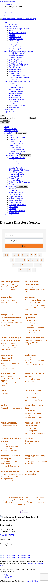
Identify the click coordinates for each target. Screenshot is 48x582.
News (11, 31)
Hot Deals (12, 83)
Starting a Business (15, 95)
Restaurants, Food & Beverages (10, 457)
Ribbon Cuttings (15, 43)
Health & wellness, (31, 358)
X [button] (25, 269)
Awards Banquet (15, 49)
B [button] (18, 255)
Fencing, (4, 383)
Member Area (9, 13)
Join (10, 25)
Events (17, 29)
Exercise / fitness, (31, 362)
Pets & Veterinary (9, 423)
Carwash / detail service (10, 302)
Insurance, (28, 340)
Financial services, (40, 340)
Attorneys (4, 393)
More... (12, 289)
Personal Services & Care (34, 406)
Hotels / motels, (30, 398)
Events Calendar (38, 498)
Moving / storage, (7, 448)
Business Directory (11, 498)
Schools (11, 368)
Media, (3, 287)
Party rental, (42, 462)
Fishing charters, (7, 479)
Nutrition (42, 418)
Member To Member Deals (23, 500)
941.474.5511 (11, 5)
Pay (5, 15)
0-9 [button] (6, 255)
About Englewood (15, 89)
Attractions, (29, 287)
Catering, (14, 462)
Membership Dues (15, 71)
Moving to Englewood (17, 93)
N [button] (37, 260)
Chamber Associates (16, 63)
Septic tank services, (32, 379)
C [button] (22, 255)
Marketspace (40, 500)
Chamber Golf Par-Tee (17, 47)
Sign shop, (33, 462)
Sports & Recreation (10, 471)
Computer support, (8, 320)
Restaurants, (5, 462)
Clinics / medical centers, (34, 360)
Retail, (27, 462)
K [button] (24, 260)
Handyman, (29, 332)
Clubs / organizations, (9, 343)
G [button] (40, 255)
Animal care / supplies (9, 426)
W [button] (20, 269)
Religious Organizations (32, 439)
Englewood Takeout (16, 87)
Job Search (13, 85)
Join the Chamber (15, 73)
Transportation (14, 108)
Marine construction (15, 408)
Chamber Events (15, 37)
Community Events (16, 39)
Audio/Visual (5, 325)
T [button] (31, 265)
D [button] (27, 255)
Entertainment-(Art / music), (35, 290)
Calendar (12, 35)
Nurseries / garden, (15, 383)
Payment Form (9, 112)
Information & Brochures (35, 502)
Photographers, (39, 307)
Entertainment (30, 292)
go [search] (25, 246)
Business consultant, (32, 303)
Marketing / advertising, (9, 285)
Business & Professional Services (35, 298)
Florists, (27, 464)
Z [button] (33, 269)
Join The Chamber (25, 504)
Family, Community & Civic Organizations (11, 339)
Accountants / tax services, (35, 305)
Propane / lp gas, (31, 428)
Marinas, (4, 408)
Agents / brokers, (7, 444)
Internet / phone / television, (11, 323)
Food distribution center (10, 466)
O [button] (41, 260)
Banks (27, 345)
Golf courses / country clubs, (11, 476)
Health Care (30, 355)
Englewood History (16, 91)
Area (17, 81)
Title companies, (7, 451)
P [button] (13, 265)
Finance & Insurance (34, 337)
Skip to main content (7, 1)
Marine (4, 405)
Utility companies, (31, 431)
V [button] (40, 265)
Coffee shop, (5, 464)
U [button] (35, 265)
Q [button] (18, 265)
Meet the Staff (14, 59)
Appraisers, (29, 307)
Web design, (5, 289)
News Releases (24, 498)
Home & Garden (8, 373)
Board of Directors (15, 61)
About (18, 51)
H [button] (12, 260)
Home (6, 23)
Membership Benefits (16, 69)
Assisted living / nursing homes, (33, 414)
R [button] (22, 265)
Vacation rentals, (31, 395)
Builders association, (8, 348)
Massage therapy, (31, 418)
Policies (7, 575)
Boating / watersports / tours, (12, 474)
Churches (12, 103)
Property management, (9, 446)
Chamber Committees (16, 55)
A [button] (14, 255)
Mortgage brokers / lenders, (35, 343)
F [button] (35, 255)
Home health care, (32, 365)
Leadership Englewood (17, 75)
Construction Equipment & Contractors (31, 317)
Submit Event (14, 41)
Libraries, (4, 368)
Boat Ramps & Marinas (17, 99)
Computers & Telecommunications (11, 316)
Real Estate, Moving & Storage (11, 439)
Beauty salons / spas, (33, 411)
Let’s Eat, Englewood (16, 45)
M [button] (32, 260)
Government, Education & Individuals (7, 358)
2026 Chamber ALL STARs (19, 65)
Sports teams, (6, 481)
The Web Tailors (32, 581)
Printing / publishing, (13, 287)
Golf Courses (13, 101)
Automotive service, (8, 300)
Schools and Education (17, 106)
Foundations (5, 350)
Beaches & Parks (15, 97)
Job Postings (9, 502)
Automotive (6, 297)
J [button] (20, 260)
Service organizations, (9, 345)
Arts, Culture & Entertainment (32, 283)
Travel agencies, (31, 400)
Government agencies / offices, (10, 365)
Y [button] (29, 269)
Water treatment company (35, 433)
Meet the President (15, 57)
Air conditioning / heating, (34, 328)
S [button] (27, 265)
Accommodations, (31, 393)
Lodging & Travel (33, 390)
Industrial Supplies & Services (34, 375)
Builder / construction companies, (33, 324)
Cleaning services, (7, 376)
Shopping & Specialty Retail (35, 457)
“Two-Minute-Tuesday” (17, 33)
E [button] (31, 255)
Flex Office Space (15, 67)
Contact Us (13, 79)
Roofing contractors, (32, 330)
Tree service (29, 381)
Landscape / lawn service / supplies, (11, 379)
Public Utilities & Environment (32, 424)
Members (11, 27)
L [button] (28, 260)
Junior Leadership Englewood (19, 77)
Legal (3, 390)
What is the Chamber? (17, 53)
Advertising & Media (10, 282)
